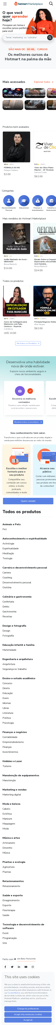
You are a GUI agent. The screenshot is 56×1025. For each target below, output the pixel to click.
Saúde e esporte (12, 895)
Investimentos (10, 752)
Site (4, 943)
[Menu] (4, 3)
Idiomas (6, 703)
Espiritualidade (10, 548)
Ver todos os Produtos (27, 343)
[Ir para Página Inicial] (28, 3)
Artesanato (8, 843)
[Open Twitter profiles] (12, 966)
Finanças (7, 747)
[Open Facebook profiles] (5, 966)
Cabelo (6, 809)
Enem (5, 698)
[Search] (50, 37)
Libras (5, 708)
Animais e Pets (11, 524)
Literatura (7, 713)
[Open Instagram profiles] (32, 966)
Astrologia (8, 543)
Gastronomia (9, 611)
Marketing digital (11, 794)
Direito (6, 688)
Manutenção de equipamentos (20, 775)
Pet (4, 529)
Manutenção (9, 780)
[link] (12, 93)
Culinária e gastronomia (16, 596)
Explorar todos (42, 82)
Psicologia (8, 723)
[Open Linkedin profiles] (19, 966)
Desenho (7, 848)
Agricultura (8, 867)
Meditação (8, 553)
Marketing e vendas (14, 789)
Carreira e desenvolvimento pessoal (24, 567)
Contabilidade (9, 737)
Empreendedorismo (13, 742)
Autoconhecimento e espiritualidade (24, 538)
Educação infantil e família (18, 645)
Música (6, 852)
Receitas (7, 616)
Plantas (6, 872)
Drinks (5, 606)
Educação (7, 693)
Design (6, 630)
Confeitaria (8, 601)
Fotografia (8, 635)
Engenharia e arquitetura (17, 659)
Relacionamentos (13, 881)
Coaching (7, 577)
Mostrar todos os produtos (26, 422)
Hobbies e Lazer (12, 761)
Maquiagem (8, 823)
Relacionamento (11, 886)
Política (6, 718)
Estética (7, 814)
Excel (5, 933)
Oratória (6, 587)
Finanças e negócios (14, 732)
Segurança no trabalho (14, 669)
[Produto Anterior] (3, 147)
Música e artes (11, 838)
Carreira (6, 572)
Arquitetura (8, 664)
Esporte (6, 905)
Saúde (5, 915)
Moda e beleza (11, 804)
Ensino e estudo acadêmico (18, 678)
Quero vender (28, 501)
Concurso (7, 683)
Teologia (7, 558)
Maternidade (9, 650)
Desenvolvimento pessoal (16, 582)
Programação (9, 938)
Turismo (6, 766)
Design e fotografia (14, 626)
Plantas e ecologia (13, 862)
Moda (5, 828)
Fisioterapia (8, 910)
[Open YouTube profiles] (25, 966)
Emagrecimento (11, 900)
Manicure (7, 818)
